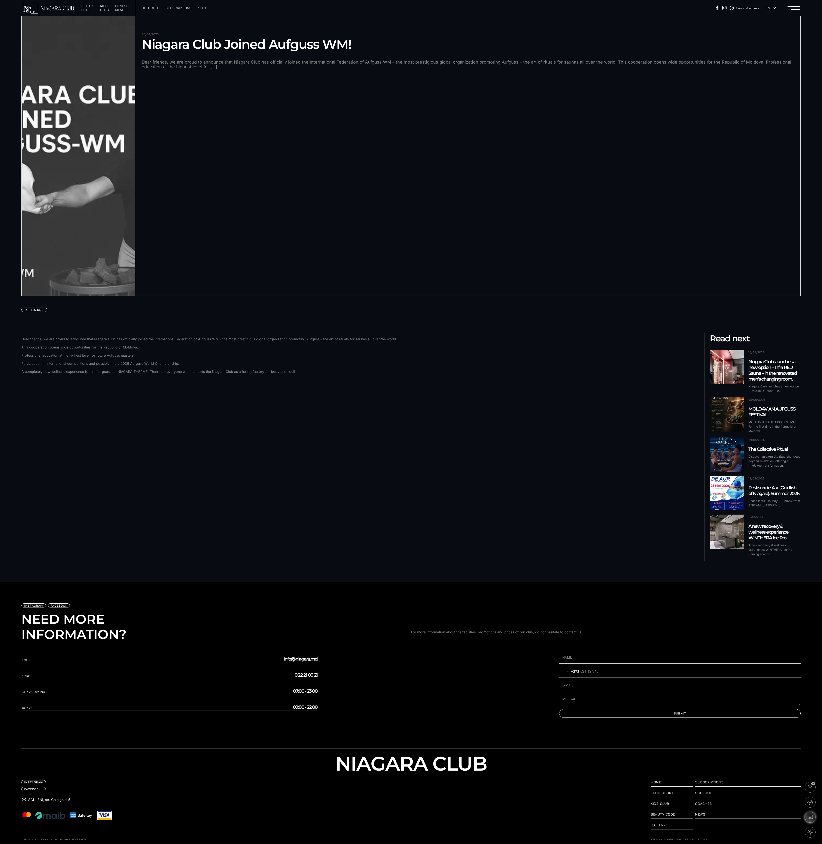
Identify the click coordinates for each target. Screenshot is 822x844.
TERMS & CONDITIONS (666, 839)
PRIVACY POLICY (696, 839)
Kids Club (104, 8)
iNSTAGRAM (33, 605)
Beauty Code (87, 8)
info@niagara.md (300, 659)
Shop (202, 8)
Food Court (662, 793)
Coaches (703, 803)
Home (656, 782)
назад (37, 310)
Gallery (658, 825)
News (700, 814)
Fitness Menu (122, 8)
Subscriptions (178, 8)
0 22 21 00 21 (306, 675)
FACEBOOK (59, 605)
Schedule (150, 8)
